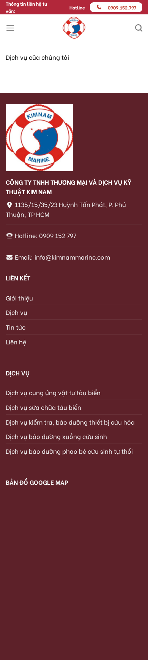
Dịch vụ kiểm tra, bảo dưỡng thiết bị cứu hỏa (70, 421)
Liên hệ (16, 341)
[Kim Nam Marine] (74, 27)
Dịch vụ (16, 312)
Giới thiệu (19, 297)
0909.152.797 (122, 7)
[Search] (138, 28)
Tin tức (15, 326)
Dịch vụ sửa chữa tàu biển (43, 407)
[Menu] (10, 28)
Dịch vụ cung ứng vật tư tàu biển (53, 392)
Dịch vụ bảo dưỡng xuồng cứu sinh (56, 436)
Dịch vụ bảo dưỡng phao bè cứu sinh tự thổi (69, 451)
